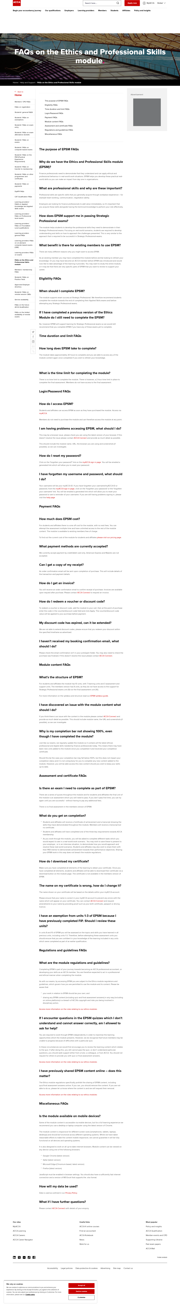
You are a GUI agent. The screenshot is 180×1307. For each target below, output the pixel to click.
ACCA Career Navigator (23, 1240)
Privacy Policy (71, 1193)
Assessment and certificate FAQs (59, 126)
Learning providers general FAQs (22, 234)
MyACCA (16, 1226)
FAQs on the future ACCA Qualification (22, 306)
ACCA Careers (19, 1235)
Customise (81, 1297)
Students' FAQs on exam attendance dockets (24, 133)
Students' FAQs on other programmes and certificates (24, 176)
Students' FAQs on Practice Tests (22, 278)
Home (15, 82)
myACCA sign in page (91, 462)
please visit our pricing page (109, 537)
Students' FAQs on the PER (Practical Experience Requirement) (23, 158)
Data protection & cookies (87, 1268)
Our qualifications (53, 10)
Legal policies (67, 1268)
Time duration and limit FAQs (57, 109)
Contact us (128, 1268)
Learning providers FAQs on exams (24, 254)
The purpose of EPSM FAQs (56, 101)
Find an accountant (87, 1231)
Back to (19, 94)
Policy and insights (142, 10)
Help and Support (27, 82)
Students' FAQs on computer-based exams (23, 148)
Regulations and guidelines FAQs (59, 130)
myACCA (43, 413)
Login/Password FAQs (54, 113)
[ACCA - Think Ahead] (17, 5)
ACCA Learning (19, 1231)
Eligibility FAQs (51, 105)
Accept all (81, 1285)
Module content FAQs (54, 121)
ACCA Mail (150, 1248)
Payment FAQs (51, 117)
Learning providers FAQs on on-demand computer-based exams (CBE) (24, 244)
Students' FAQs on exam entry (24, 126)
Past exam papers (153, 1244)
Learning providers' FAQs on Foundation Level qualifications (22, 225)
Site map (117, 1268)
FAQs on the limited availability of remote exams (22, 314)
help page (50, 497)
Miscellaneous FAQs (53, 134)
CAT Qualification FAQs (23, 197)
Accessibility (52, 1268)
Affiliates (126, 10)
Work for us (84, 1244)
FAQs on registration (22, 107)
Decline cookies (81, 1291)
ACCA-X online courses (89, 1226)
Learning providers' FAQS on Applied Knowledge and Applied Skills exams (24, 205)
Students (114, 10)
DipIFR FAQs (19, 191)
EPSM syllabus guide (99, 696)
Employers (69, 10)
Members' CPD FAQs (22, 102)
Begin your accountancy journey (27, 10)
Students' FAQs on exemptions (22, 119)
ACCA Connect (80, 438)
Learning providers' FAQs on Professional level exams (23, 216)
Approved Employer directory (22, 286)
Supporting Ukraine (154, 1240)
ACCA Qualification (154, 1231)
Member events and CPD (156, 1235)
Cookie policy (30, 1295)
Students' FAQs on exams (22, 141)
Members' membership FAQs (23, 271)
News (81, 1240)
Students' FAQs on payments (22, 185)
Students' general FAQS (24, 112)
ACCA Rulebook (86, 1235)
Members (102, 10)
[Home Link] (162, 1257)
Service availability (21, 300)
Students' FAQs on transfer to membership (23, 168)
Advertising (105, 1268)
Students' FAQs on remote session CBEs (23, 293)
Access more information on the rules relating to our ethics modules (68, 1009)
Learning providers (86, 10)
